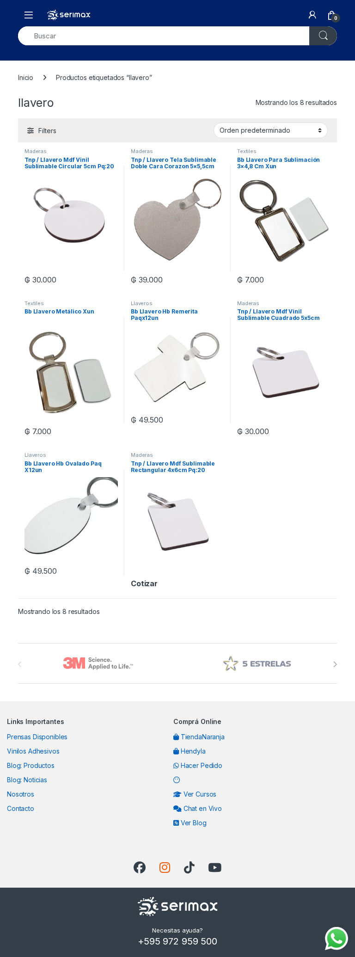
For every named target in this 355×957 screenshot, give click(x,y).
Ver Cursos (199, 794)
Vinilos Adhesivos (33, 751)
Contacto (20, 808)
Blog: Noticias (27, 780)
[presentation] (335, 664)
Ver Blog (193, 823)
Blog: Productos (31, 765)
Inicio (25, 77)
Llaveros (142, 303)
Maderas (35, 151)
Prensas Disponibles (37, 737)
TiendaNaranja (202, 737)
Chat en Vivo (202, 808)
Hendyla (192, 751)
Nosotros (20, 794)
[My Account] (312, 14)
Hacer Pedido (200, 765)
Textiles (247, 151)
